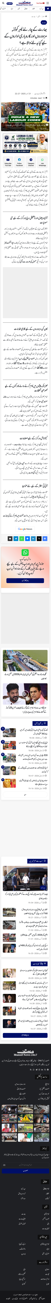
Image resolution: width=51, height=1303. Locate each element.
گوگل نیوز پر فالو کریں (43, 1099)
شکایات (8, 1298)
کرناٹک (47, 1198)
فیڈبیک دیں (15, 1298)
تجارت (47, 1274)
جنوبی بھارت (22, 1219)
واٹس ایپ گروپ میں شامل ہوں (17, 1099)
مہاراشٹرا (23, 1198)
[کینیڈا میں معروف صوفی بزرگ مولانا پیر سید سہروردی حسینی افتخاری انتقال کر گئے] (9, 973)
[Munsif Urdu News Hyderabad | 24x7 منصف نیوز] (24, 3)
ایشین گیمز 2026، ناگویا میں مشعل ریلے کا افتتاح (34, 935)
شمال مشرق (22, 1224)
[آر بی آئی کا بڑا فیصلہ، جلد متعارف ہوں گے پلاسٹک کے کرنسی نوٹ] (9, 770)
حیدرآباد (41, 8)
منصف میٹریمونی (21, 1089)
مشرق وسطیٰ (45, 1254)
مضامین (47, 1269)
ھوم (43, 16)
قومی (19, 8)
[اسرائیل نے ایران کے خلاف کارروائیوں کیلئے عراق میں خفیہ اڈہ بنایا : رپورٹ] (9, 985)
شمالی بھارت (45, 1228)
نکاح (47, 1284)
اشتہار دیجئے (22, 1094)
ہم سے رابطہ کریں (44, 1094)
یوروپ (23, 1254)
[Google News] (25, 529)
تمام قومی (46, 1214)
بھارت (33, 16)
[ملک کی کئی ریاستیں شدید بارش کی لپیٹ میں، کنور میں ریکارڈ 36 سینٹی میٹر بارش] (9, 732)
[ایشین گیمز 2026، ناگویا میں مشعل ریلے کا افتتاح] (9, 937)
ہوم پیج (47, 1084)
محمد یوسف (36, 94)
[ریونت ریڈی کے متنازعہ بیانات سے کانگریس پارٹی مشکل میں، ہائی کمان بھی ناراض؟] (25, 1137)
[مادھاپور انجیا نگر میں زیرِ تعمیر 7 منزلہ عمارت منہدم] (41, 1128)
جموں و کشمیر (45, 1219)
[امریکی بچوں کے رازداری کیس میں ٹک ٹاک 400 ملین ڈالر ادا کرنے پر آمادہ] (9, 948)
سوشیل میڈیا (22, 1279)
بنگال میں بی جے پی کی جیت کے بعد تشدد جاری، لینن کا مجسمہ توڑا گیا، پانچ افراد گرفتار (33, 1010)
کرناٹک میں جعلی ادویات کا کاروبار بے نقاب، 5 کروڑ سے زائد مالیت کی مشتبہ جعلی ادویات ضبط (33, 924)
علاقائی (26, 8)
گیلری (24, 1284)
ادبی (24, 1269)
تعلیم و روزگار (22, 1274)
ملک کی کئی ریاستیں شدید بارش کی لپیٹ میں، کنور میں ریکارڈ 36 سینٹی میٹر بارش (34, 732)
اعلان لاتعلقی (42, 1298)
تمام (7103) (25, 1035)
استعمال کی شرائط (23, 1298)
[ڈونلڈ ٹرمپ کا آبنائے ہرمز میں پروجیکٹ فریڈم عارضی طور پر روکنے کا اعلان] (9, 1023)
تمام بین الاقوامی (44, 1244)
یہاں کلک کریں (25, 580)
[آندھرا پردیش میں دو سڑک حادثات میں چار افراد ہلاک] (25, 1118)
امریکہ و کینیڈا (22, 1244)
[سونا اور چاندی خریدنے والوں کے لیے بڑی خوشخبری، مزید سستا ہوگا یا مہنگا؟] (9, 783)
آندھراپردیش (22, 1194)
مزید (25, 794)
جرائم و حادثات (45, 1279)
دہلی (48, 1224)
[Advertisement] (25, 80)
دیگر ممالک (22, 1249)
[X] (45, 1069)
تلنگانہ (33, 8)
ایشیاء (11, 8)
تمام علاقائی (46, 1189)
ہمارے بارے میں (20, 1084)
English (9, 3)
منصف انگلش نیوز (44, 1089)
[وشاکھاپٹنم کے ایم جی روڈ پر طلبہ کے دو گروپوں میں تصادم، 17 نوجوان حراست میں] (41, 1137)
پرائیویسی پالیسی (33, 1298)
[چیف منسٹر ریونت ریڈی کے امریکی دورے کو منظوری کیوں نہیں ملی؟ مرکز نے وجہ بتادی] (9, 1109)
